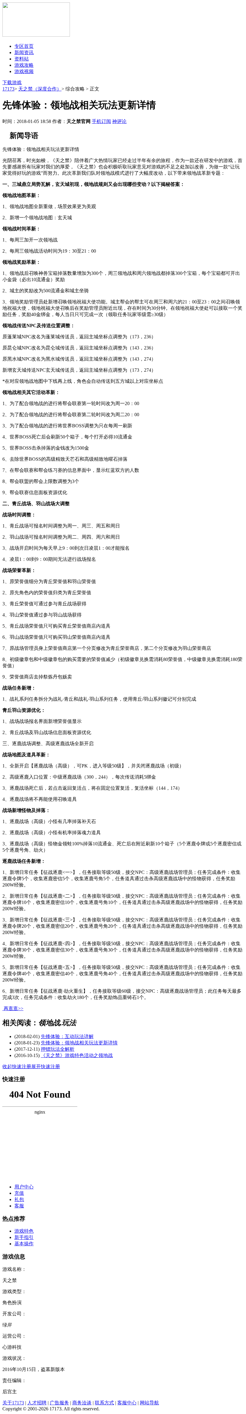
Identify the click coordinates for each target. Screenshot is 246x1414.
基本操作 (24, 1243)
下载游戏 (12, 82)
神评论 (119, 121)
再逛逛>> (13, 1008)
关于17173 (13, 1402)
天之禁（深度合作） (40, 88)
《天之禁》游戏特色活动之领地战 (77, 1055)
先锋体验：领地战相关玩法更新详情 (79, 1042)
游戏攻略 (24, 65)
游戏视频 (24, 71)
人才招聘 (36, 1402)
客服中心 (126, 1402)
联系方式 (104, 1402)
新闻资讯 (24, 52)
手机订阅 (101, 121)
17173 (8, 88)
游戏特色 (24, 1231)
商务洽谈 (82, 1402)
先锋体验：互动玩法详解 (67, 1036)
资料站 (21, 58)
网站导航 (149, 1402)
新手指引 (24, 1237)
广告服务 (59, 1402)
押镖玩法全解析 (57, 1049)
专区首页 (24, 46)
